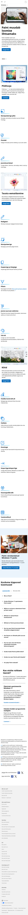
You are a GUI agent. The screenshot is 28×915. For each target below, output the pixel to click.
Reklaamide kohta (11, 910)
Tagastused (4, 808)
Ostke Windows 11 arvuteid (10, 568)
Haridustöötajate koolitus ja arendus (8, 833)
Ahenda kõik (16, 591)
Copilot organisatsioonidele (7, 790)
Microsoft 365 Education (6, 829)
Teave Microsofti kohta (6, 891)
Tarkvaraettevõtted (5, 880)
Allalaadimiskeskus (5, 806)
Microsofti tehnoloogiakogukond (8, 873)
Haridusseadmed (5, 824)
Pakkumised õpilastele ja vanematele (8, 835)
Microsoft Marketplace (6, 876)
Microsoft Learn (5, 869)
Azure (3, 849)
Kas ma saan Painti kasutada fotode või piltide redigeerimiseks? (14, 629)
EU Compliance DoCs (19, 910)
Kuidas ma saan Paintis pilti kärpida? (14, 657)
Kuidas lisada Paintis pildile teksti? (14, 651)
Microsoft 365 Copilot (6, 858)
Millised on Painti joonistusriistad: (14, 623)
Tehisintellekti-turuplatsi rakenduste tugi (9, 871)
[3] (1, 764)
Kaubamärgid (4, 910)
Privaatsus (15, 908)
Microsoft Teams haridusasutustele (8, 826)
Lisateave (5, 97)
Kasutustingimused (22, 908)
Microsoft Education (5, 822)
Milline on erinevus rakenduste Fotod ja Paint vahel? (14, 609)
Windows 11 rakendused (6, 797)
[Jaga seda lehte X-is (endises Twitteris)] (16, 776)
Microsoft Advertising (6, 856)
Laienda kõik (6, 591)
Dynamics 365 (4, 851)
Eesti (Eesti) (6, 900)
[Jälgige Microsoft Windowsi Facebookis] (19, 773)
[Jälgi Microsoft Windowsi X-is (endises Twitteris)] (22, 773)
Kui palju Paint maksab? (11, 662)
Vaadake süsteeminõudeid (11, 702)
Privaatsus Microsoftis (6, 894)
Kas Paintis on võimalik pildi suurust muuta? (14, 636)
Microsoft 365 (4, 795)
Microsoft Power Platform (6, 878)
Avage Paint (6, 49)
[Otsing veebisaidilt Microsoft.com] (5, 2)
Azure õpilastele (5, 838)
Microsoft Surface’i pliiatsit (19, 289)
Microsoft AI (4, 844)
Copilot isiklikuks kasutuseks (7, 793)
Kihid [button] (3, 59)
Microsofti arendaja (5, 867)
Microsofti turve (5, 846)
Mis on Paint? (8, 596)
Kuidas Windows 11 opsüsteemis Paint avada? (13, 602)
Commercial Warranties (6, 815)
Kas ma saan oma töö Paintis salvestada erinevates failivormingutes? (12, 644)
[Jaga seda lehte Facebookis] (12, 776)
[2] (1, 757)
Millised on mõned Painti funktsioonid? (11, 616)
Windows (3, 5)
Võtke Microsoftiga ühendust (7, 908)
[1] (1, 745)
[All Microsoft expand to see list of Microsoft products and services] (2, 2)
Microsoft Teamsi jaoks (6, 860)
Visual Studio (4, 883)
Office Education (5, 831)
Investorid (4, 896)
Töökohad (3, 889)
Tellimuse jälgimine (5, 811)
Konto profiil (4, 804)
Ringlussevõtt (4, 813)
